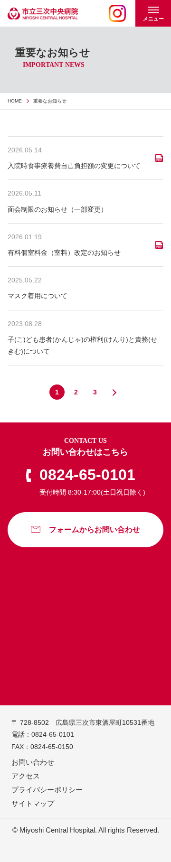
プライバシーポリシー (47, 790)
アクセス (25, 776)
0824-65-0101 (87, 474)
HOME (15, 100)
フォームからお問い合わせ (94, 529)
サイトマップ (32, 803)
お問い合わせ (32, 762)
